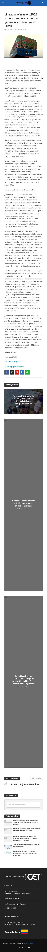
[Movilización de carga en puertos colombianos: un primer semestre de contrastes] (8, 853)
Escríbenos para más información (15, 904)
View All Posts (36, 778)
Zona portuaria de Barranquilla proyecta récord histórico (26, 845)
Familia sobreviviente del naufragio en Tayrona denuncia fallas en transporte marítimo (23, 400)
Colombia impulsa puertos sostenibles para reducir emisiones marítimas (23, 503)
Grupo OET (29, 943)
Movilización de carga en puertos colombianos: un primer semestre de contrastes (25, 853)
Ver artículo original (12, 362)
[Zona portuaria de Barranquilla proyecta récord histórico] (8, 847)
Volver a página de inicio (14, 366)
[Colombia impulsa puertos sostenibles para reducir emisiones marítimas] (8, 831)
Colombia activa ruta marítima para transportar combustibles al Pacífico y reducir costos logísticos (23, 680)
